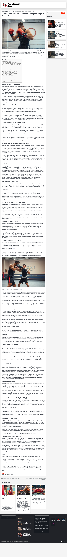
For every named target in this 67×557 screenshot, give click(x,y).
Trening (58, 41)
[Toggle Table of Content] (19, 60)
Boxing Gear (9, 541)
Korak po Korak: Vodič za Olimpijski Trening (10, 68)
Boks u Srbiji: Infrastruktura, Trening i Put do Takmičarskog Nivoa (27, 522)
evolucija (8, 474)
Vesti (58, 5)
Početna (54, 5)
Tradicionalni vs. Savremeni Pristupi (9, 79)
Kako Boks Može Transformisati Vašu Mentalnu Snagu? (8, 497)
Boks (13, 11)
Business (3, 473)
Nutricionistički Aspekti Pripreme (9, 75)
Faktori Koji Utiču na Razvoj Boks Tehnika (10, 71)
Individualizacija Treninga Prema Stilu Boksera (11, 80)
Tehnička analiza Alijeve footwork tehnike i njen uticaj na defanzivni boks (60, 35)
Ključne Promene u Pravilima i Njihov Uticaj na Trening (13, 63)
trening (12, 474)
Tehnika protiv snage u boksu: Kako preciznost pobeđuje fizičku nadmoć (27, 527)
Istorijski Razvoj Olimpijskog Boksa (8, 61)
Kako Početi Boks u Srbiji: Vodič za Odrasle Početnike (60, 44)
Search (63, 12)
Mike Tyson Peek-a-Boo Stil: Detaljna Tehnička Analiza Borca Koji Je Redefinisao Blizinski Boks (60, 24)
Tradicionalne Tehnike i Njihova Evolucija (11, 62)
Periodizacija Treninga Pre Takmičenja (10, 69)
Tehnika (58, 20)
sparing (29, 131)
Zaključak (4, 81)
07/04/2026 (62, 47)
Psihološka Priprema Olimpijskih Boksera (11, 73)
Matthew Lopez (57, 47)
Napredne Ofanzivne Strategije (9, 65)
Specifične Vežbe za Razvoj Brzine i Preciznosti (11, 70)
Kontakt (61, 5)
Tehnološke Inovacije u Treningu (9, 72)
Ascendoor (18, 541)
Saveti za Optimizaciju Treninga (8, 74)
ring (13, 248)
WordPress (26, 541)
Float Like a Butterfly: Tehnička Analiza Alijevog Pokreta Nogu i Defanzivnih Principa (27, 534)
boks (5, 474)
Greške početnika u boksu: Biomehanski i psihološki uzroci (59, 54)
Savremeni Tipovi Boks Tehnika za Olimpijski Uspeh (11, 64)
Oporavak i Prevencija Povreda (9, 76)
